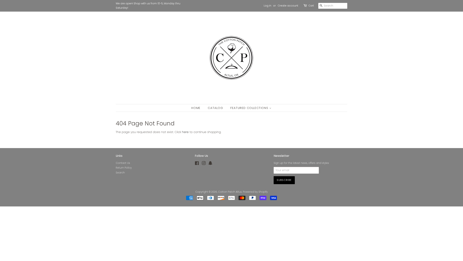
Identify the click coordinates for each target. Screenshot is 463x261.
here (185, 132)
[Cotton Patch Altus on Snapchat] (210, 164)
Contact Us (123, 163)
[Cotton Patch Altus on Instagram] (204, 164)
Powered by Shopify (255, 192)
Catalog (215, 108)
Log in (267, 5)
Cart (311, 5)
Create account (288, 5)
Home (195, 108)
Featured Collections (249, 108)
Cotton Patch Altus (230, 192)
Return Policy (124, 167)
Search (120, 172)
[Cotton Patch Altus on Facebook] (197, 164)
